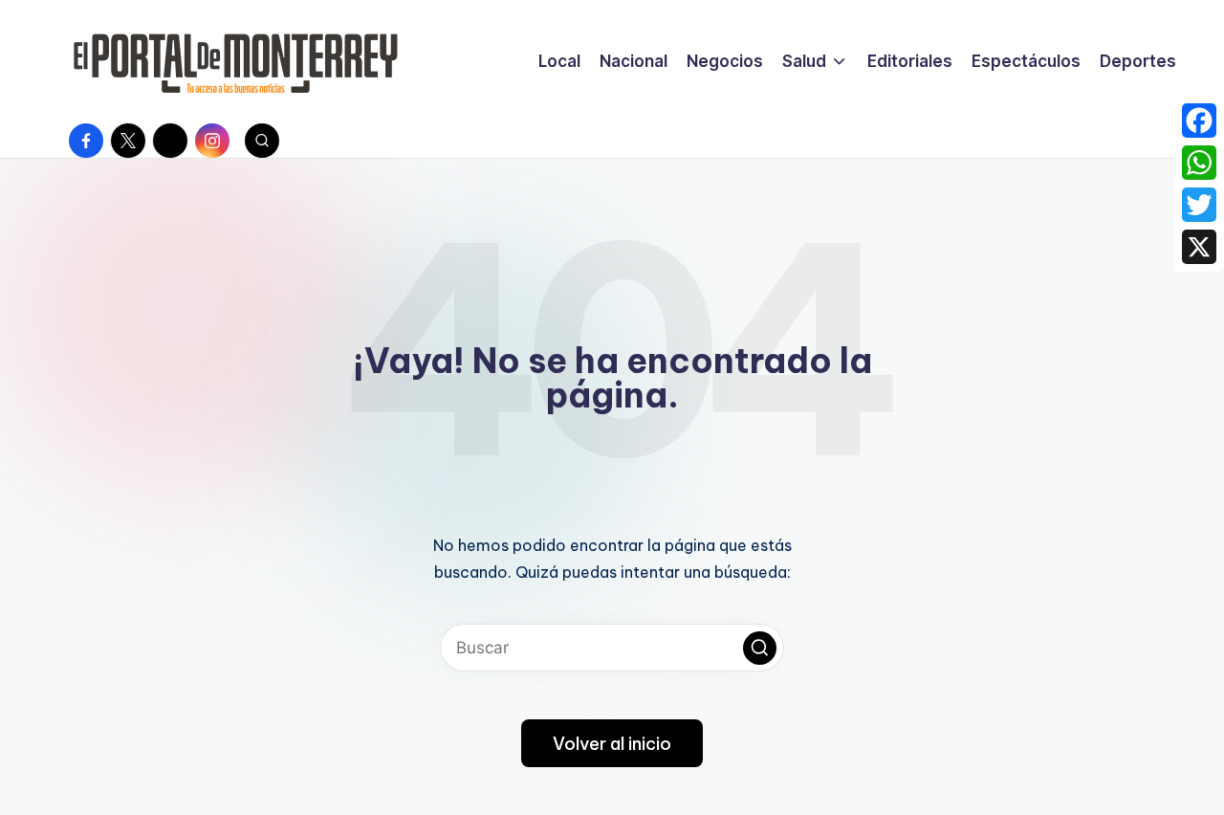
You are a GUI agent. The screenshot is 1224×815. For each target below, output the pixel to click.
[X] (1199, 247)
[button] (759, 648)
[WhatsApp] (1199, 163)
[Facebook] (1199, 120)
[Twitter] (1199, 205)
